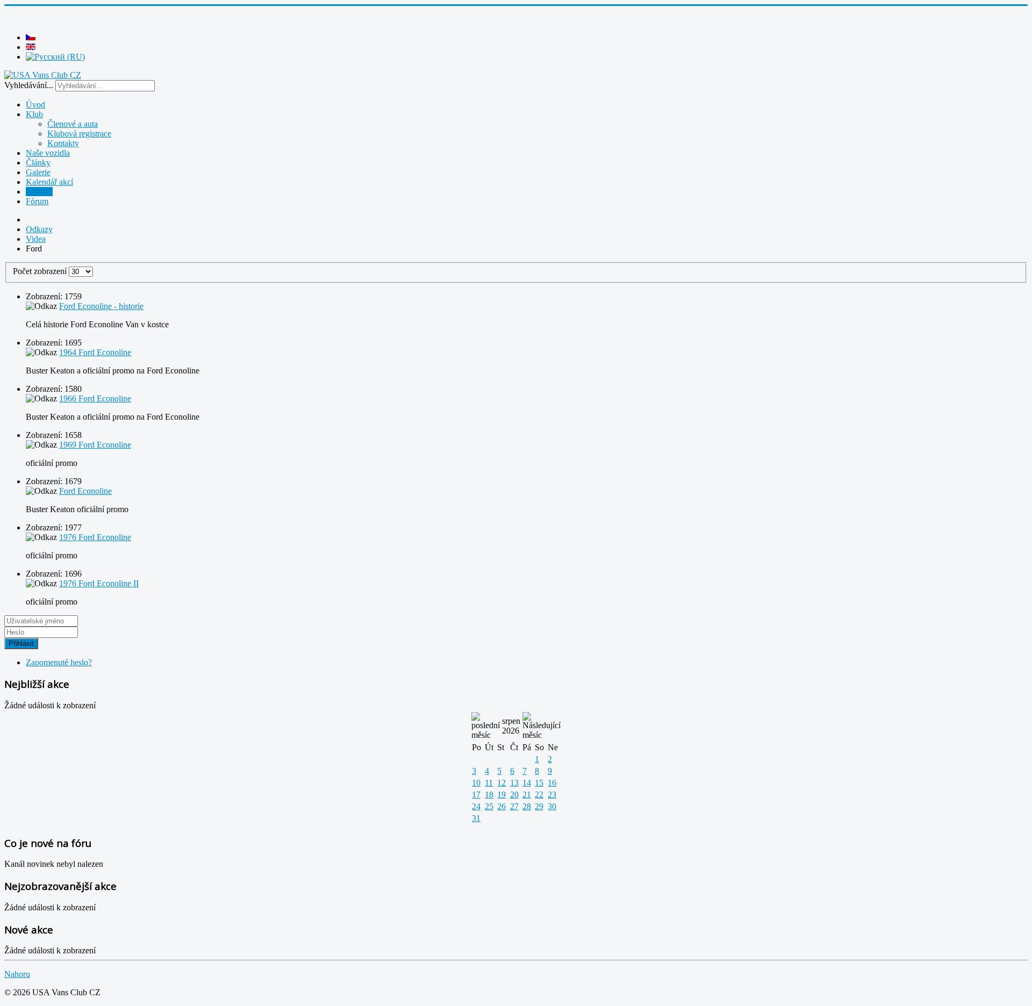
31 (476, 818)
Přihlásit (21, 643)
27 (514, 806)
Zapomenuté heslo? (59, 662)
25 (489, 806)
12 (501, 782)
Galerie (38, 172)
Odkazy (39, 191)
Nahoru (17, 974)
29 (539, 806)
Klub (34, 114)
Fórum (37, 201)
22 (539, 794)
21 (526, 794)
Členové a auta (72, 123)
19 (501, 794)
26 (501, 806)
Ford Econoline (85, 490)
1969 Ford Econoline (95, 444)
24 (476, 806)
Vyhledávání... (28, 85)
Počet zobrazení (41, 271)
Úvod (35, 104)
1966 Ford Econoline (95, 398)
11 (489, 782)
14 (526, 782)
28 (526, 806)
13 (514, 782)
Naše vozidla (48, 152)
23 (552, 794)
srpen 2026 (511, 725)
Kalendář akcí (49, 181)
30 (552, 806)
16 (552, 782)
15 (539, 782)
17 (476, 794)
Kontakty (63, 143)
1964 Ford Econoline (95, 352)
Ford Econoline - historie (101, 306)
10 (476, 782)
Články (38, 162)
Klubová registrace (79, 133)
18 (489, 794)
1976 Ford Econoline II (99, 583)
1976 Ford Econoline (95, 537)
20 (514, 794)
